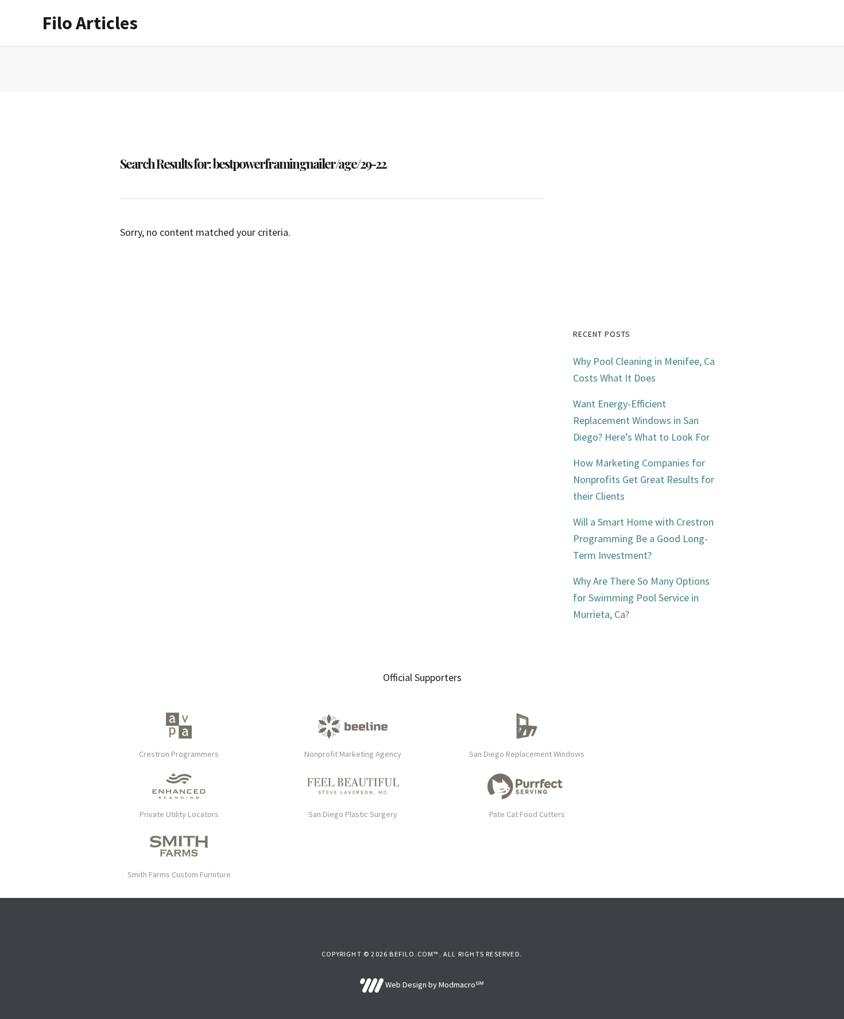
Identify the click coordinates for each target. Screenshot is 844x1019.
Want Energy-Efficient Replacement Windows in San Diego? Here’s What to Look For (641, 420)
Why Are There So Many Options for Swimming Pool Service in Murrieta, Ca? (641, 597)
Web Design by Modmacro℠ (433, 984)
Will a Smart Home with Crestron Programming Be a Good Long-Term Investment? (643, 538)
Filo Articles (90, 22)
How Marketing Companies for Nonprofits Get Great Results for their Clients (643, 479)
